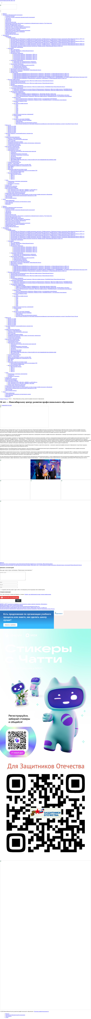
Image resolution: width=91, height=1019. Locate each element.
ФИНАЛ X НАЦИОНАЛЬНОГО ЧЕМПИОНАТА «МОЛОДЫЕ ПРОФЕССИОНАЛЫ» (36, 93)
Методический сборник (16, 174)
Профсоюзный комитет (10, 32)
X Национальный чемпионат (20, 66)
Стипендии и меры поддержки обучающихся (15, 28)
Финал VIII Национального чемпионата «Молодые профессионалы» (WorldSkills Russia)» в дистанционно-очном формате (44, 96)
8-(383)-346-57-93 (11, 0)
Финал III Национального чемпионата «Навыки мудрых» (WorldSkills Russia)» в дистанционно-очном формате (41, 99)
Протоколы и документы (13, 183)
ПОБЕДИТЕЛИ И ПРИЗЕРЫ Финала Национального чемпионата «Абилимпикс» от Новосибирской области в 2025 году (41, 73)
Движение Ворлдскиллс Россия (18, 81)
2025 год (13, 176)
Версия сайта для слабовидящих (10, 597)
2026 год (13, 175)
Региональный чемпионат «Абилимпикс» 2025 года (25, 55)
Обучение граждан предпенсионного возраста (26, 122)
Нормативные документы (16, 71)
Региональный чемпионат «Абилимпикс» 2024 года (25, 56)
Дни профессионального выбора (15, 141)
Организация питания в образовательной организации (17, 30)
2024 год (13, 177)
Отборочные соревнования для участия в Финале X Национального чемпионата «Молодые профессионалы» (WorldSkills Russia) (42, 89)
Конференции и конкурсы (11, 186)
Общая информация (9, 200)
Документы (8, 18)
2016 (17, 105)
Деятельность (6, 35)
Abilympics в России (15, 52)
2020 (17, 110)
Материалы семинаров (16, 158)
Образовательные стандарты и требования (15, 31)
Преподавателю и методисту (14, 150)
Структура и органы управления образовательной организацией (20, 17)
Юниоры (13, 84)
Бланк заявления (9, 202)
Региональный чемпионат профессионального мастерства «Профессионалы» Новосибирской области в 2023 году (37, 46)
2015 (17, 104)
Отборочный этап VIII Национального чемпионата (25, 62)
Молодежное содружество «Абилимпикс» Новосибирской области (26, 69)
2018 (17, 108)
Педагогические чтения (16, 157)
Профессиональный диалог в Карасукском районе (11, 605)
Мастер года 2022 (12, 131)
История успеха (14, 72)
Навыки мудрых (17, 97)
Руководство (8, 20)
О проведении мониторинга (14, 145)
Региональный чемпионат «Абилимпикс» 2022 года (25, 59)
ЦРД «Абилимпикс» (15, 49)
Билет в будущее (11, 140)
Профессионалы (11, 37)
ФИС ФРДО (11, 166)
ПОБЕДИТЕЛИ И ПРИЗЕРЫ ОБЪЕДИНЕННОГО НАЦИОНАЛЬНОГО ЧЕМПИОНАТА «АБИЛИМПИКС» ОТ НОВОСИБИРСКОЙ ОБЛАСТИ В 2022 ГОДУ (50, 77)
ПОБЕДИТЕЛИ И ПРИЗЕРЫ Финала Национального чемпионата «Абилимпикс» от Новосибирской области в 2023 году (41, 75)
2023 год (13, 178)
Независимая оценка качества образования (15, 193)
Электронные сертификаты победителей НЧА (23, 65)
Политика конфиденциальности (41, 1011)
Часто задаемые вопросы (11, 198)
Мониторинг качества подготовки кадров (17, 169)
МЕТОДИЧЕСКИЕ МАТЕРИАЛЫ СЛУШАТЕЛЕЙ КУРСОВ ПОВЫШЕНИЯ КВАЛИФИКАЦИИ (33, 159)
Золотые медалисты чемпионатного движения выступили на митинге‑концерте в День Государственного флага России (27, 608)
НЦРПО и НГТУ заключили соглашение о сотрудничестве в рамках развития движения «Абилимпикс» (23, 604)
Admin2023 (4, 405)
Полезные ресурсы (15, 160)
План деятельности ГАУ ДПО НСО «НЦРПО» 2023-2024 (21, 190)
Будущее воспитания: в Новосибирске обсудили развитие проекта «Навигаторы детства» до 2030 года (23, 607)
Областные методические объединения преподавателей (23, 151)
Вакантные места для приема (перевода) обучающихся (17, 26)
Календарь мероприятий (10, 187)
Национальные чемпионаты (17, 64)
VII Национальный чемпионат (20, 67)
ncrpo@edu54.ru (3, 0)
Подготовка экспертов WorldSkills (23, 120)
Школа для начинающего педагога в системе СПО (19, 164)
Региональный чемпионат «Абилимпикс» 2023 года (25, 58)
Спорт (6, 180)
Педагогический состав (10, 22)
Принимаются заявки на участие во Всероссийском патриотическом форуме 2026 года (19, 606)
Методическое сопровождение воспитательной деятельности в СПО (21, 195)
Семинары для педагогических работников (18, 139)
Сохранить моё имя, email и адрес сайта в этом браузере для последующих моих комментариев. (23, 589)
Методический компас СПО (14, 172)
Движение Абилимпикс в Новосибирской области (22, 50)
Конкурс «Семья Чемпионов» (14, 138)
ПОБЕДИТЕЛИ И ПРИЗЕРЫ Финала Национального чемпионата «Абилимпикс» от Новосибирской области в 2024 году (41, 74)
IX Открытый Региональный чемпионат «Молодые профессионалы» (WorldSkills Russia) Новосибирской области (39, 86)
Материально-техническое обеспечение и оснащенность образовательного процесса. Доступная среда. (28, 23)
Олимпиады (13, 152)
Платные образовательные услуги (13, 24)
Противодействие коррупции (12, 34)
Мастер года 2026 (12, 126)
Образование (8, 19)
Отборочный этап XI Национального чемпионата (24, 61)
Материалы (8, 204)
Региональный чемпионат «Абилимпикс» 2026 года (25, 54)
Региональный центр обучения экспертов (20, 68)
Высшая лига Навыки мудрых (20, 101)
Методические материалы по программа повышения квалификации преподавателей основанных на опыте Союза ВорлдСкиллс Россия (47, 123)
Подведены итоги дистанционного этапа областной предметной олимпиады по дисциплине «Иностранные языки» (26, 563)
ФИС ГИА (10, 168)
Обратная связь (8, 196)
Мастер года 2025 (12, 127)
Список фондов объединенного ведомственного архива (18, 201)
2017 (17, 107)
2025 (9, 134)
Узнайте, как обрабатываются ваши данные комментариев (37, 594)
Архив (4, 199)
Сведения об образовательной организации (12, 14)
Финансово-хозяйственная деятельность (14, 25)
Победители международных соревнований (23, 114)
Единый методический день (14, 162)
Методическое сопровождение (12, 146)
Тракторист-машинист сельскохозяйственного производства (19, 133)
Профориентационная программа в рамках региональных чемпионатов (24, 143)
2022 (17, 102)
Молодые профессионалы (14, 79)
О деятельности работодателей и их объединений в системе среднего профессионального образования (28, 194)
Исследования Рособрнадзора (17, 171)
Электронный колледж (13, 148)
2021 (17, 111)
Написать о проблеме (10, 624)
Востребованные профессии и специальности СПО (19, 165)
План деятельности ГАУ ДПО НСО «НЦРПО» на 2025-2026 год (22, 189)
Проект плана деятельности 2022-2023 (16, 192)
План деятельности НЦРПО (11, 188)
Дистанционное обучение (14, 147)
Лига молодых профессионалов (20, 103)
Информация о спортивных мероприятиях (17, 181)
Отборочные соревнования (17, 47)
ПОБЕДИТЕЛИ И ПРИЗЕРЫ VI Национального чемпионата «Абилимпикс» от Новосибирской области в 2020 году (40, 78)
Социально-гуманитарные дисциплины (20, 154)
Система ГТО (11, 182)
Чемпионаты (8, 36)
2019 (17, 109)
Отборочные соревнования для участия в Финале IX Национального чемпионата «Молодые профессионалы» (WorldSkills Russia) (42, 90)
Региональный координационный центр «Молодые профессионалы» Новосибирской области (32, 80)
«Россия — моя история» (13, 163)
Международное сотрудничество (12, 29)
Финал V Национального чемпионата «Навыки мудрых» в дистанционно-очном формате (36, 98)
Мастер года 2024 (12, 128)
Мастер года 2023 (12, 129)
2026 (9, 135)
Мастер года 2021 (12, 132)
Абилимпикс (11, 48)
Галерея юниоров (17, 115)
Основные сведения (9, 16)
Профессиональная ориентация (12, 137)
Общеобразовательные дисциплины (19, 153)
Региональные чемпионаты (17, 53)
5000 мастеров (19, 121)
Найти (18, 600)
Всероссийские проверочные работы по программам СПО (24, 170)
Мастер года (8, 125)
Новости (5, 13)
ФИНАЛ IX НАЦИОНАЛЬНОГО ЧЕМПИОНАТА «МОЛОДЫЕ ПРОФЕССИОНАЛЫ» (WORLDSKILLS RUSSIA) (42, 95)
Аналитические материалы (14, 144)
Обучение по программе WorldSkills (21, 119)
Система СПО (8, 184)
